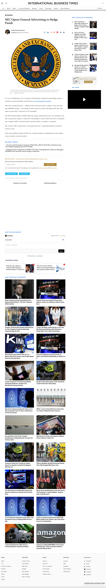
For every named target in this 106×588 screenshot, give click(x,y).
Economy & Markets (24, 8)
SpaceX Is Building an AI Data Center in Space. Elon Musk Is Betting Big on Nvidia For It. (50, 356)
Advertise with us (47, 574)
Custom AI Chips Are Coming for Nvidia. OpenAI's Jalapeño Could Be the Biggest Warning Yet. (18, 465)
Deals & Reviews (65, 8)
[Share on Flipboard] (54, 32)
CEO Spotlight (25, 574)
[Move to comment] (63, 32)
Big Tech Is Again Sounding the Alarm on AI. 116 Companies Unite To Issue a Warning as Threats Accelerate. (19, 410)
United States (66, 571)
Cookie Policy (46, 571)
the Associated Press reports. (42, 101)
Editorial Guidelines (50, 183)
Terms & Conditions (47, 566)
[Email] (60, 32)
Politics (14, 8)
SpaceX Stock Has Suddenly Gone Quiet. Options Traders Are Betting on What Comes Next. (50, 302)
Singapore (65, 566)
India (64, 563)
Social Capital (25, 563)
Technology (48, 8)
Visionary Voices (26, 561)
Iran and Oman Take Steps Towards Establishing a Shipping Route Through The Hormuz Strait (19, 438)
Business (34, 8)
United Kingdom (67, 568)
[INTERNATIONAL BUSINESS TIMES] (53, 3)
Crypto (41, 8)
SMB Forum (25, 566)
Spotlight (24, 568)
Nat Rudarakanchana (19, 30)
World (8, 8)
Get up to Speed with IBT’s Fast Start (87, 77)
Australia (65, 561)
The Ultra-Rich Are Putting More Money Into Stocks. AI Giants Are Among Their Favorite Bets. (18, 492)
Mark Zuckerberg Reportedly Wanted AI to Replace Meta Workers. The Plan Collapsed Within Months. (18, 302)
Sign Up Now (88, 81)
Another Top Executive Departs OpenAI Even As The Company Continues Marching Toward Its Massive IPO (19, 329)
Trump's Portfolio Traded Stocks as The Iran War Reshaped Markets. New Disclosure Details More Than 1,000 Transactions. (50, 329)
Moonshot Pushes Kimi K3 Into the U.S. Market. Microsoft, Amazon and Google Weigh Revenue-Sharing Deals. (19, 356)
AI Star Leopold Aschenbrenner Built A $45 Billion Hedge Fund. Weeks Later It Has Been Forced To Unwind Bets (50, 519)
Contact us (45, 563)
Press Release (25, 571)
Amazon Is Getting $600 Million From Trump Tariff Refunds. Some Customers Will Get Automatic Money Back (50, 546)
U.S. (3, 8)
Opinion (56, 8)
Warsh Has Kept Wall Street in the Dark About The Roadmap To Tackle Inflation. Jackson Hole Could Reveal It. (50, 492)
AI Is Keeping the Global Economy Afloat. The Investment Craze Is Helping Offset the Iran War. (19, 519)
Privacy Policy (53, 168)
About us (45, 561)
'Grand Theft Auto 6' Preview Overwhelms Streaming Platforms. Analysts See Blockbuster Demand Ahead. (18, 383)
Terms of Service (44, 168)
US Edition (99, 8)
